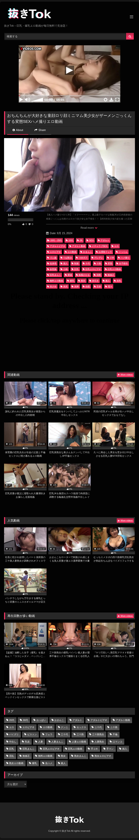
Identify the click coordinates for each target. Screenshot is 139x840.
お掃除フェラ (105, 252)
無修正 (111, 275)
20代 (11, 720)
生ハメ (48, 763)
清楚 (98, 275)
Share (42, 130)
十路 (99, 263)
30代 (25, 720)
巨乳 (76, 269)
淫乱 (11, 755)
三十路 (80, 734)
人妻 (40, 741)
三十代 (64, 734)
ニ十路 (113, 727)
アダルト (105, 240)
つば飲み (67, 257)
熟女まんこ (80, 755)
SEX (91, 240)
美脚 (76, 286)
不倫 (115, 734)
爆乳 (72, 280)
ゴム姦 (53, 257)
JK (81, 240)
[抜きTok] (69, 14)
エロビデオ (55, 252)
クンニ (64, 727)
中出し (12, 741)
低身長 (53, 263)
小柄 (65, 269)
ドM (112, 257)
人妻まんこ (57, 741)
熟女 (63, 755)
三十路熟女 (98, 734)
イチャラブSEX (99, 246)
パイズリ (14, 734)
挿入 (124, 748)
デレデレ (98, 257)
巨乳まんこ (55, 275)
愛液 (70, 275)
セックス (81, 727)
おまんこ (87, 252)
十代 (87, 263)
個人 (65, 263)
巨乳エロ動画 (114, 269)
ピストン (32, 734)
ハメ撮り (125, 257)
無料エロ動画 (56, 280)
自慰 (87, 286)
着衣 (83, 280)
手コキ (94, 748)
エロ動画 (72, 252)
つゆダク (83, 257)
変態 (110, 263)
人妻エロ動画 (79, 741)
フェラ (48, 734)
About (19, 130)
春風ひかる (84, 275)
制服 (76, 263)
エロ (116, 246)
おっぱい (41, 720)
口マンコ (117, 741)
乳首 (27, 741)
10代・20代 (56, 240)
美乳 (119, 280)
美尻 (65, 286)
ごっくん (123, 252)
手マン (110, 748)
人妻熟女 (99, 741)
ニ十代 (98, 727)
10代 (70, 240)
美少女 (53, 286)
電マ (110, 286)
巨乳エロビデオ (93, 269)
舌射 (99, 286)
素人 (107, 280)
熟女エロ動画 (16, 763)
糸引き (95, 280)
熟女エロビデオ (103, 755)
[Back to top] (128, 830)
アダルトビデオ (57, 246)
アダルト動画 (78, 246)
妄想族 (53, 269)
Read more (87, 227)
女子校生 (123, 263)
